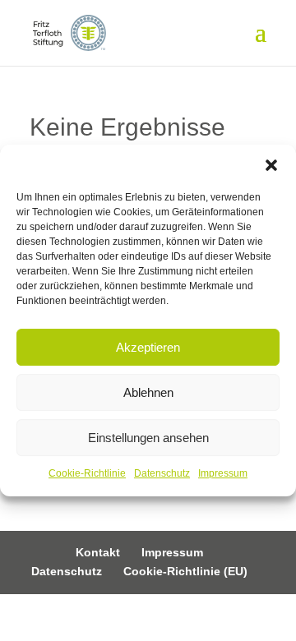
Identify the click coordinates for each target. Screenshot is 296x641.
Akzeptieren (148, 347)
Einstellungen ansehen (148, 438)
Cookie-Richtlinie (87, 473)
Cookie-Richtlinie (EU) (185, 571)
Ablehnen (148, 392)
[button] (271, 165)
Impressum (222, 473)
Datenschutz (162, 473)
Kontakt (98, 552)
